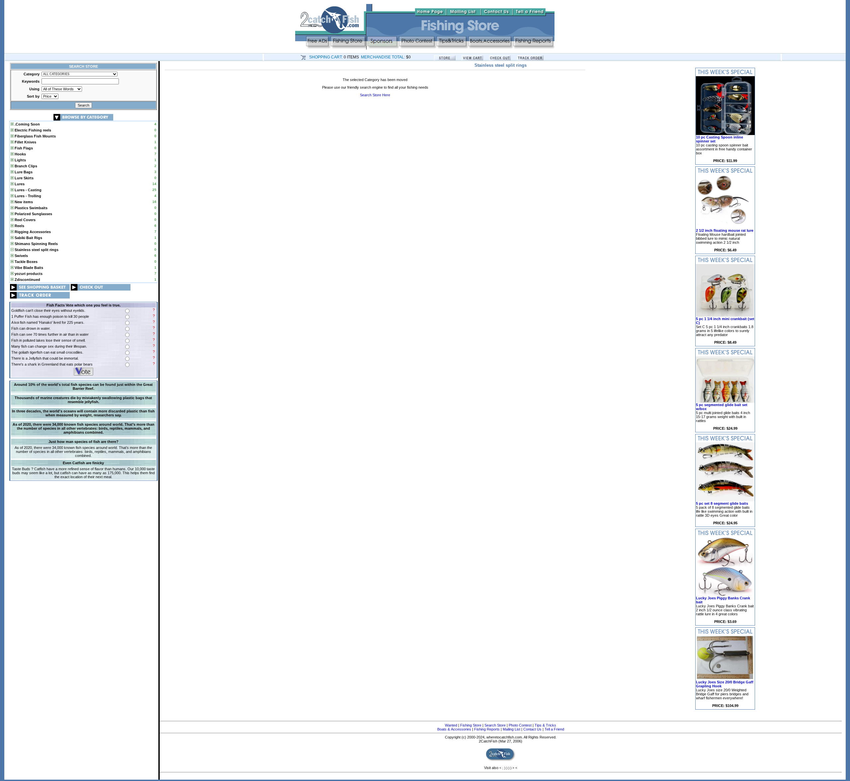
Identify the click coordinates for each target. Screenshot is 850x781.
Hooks (20, 154)
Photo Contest (520, 725)
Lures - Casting (28, 190)
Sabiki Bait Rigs (28, 238)
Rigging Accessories (32, 232)
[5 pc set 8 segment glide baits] (725, 500)
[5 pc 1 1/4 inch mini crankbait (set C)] (725, 315)
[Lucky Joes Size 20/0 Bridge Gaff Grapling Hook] (725, 679)
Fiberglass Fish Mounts (35, 136)
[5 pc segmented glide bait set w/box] (725, 401)
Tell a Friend (554, 729)
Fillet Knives (25, 142)
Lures (19, 184)
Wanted (451, 725)
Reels (19, 226)
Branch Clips (25, 166)
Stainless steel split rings (36, 250)
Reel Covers (25, 220)
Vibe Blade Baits (28, 268)
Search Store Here (375, 95)
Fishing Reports (487, 729)
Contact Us (532, 729)
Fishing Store (470, 725)
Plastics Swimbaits (30, 208)
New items (23, 202)
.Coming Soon (27, 124)
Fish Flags (23, 148)
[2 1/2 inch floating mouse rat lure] (725, 227)
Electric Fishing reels (32, 130)
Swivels (21, 256)
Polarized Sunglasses (33, 214)
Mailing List (511, 729)
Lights (20, 160)
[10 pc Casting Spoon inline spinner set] (725, 134)
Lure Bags (23, 172)
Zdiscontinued (27, 280)
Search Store (495, 725)
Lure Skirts (24, 178)
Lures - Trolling (27, 196)
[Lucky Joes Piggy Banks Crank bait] (725, 595)
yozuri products (28, 274)
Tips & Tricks (545, 725)
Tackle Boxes (26, 262)
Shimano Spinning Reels (36, 244)
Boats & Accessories (454, 729)
